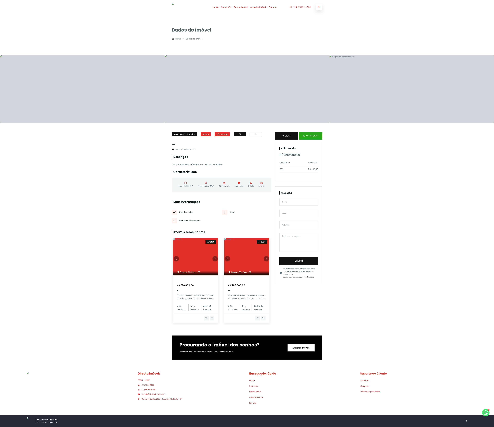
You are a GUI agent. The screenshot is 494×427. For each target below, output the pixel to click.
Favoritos (363, 380)
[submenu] (319, 7)
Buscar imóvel (241, 7)
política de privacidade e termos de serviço (298, 277)
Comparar (363, 386)
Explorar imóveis (301, 347)
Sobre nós (226, 7)
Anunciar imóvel (258, 7)
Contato (273, 7)
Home (216, 7)
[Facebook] (466, 421)
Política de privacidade (369, 391)
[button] (176, 258)
